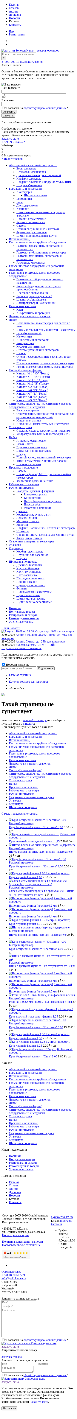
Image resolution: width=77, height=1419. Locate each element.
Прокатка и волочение (23, 787)
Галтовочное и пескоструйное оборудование (37, 743)
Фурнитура (16, 803)
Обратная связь (11, 1271)
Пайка (13, 783)
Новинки (15, 608)
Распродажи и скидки (23, 615)
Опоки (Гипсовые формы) (25, 770)
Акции (13, 11)
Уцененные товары (21, 621)
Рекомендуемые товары (24, 618)
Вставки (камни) (19, 740)
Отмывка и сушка (20, 780)
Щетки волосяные (35, 195)
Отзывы (14, 8)
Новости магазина (17, 664)
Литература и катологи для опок (29, 763)
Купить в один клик (43, 1343)
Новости (14, 18)
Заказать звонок (33, 61)
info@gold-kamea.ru (13, 1278)
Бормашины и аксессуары (25, 736)
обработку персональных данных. (45, 108)
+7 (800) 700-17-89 (13, 1275)
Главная (14, 4)
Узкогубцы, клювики (37, 507)
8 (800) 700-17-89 (12, 61)
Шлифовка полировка (23, 807)
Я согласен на (36, 108)
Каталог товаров (12, 158)
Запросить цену (34, 1378)
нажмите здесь (39, 1401)
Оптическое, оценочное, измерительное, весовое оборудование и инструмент (40, 775)
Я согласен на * (36, 1340)
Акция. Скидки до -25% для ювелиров (40, 641)
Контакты (15, 24)
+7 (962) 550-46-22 (13, 142)
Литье (13, 766)
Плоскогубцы (32, 504)
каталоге (28, 723)
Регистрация (17, 34)
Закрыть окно (10, 138)
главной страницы (35, 720)
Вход (12, 31)
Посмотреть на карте (15, 1235)
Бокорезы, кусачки (35, 494)
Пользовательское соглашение (21, 1245)
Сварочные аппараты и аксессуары (31, 797)
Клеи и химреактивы (22, 760)
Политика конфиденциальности (22, 1241)
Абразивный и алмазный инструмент (33, 733)
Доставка (15, 14)
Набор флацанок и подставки (42, 501)
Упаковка (15, 800)
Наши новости (10, 628)
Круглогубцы (32, 497)
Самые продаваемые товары (19, 813)
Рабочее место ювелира (24, 790)
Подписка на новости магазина (21, 648)
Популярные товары (22, 611)
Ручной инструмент (21, 793)
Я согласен (9, 1408)
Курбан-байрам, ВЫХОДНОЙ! (35, 644)
